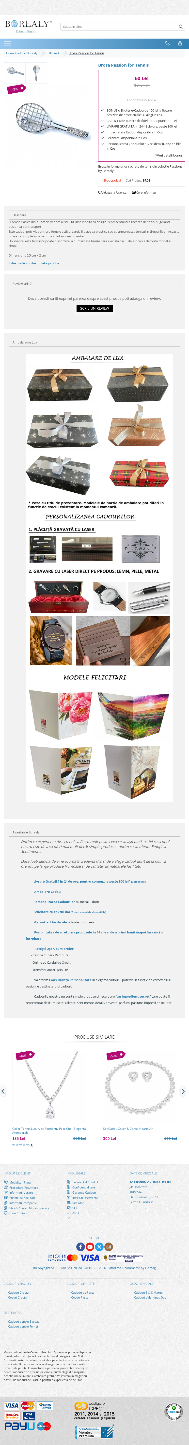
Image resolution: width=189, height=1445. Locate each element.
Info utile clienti (17, 1173)
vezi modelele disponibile (89, 912)
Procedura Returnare (23, 1187)
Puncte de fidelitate (22, 1198)
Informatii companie (23, 1203)
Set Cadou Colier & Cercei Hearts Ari (128, 1129)
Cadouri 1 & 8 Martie (148, 1292)
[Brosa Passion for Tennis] (47, 127)
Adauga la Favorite (114, 192)
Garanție (50, 922)
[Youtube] (90, 1247)
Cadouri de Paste (82, 1292)
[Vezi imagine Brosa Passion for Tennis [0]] (14, 72)
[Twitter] (99, 1247)
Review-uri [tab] (22, 283)
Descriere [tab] (19, 215)
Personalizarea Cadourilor (54, 902)
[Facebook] (80, 1247)
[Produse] (8, 44)
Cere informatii (146, 192)
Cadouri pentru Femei (22, 1326)
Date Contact (18, 1213)
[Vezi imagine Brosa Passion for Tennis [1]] (36, 72)
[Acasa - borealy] (28, 26)
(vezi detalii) (138, 881)
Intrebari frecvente (85, 1198)
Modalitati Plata (20, 1182)
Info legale (76, 1173)
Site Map (78, 1203)
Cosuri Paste (79, 1297)
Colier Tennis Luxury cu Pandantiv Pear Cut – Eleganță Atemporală (49, 1131)
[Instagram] (108, 1247)
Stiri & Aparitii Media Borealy (29, 1208)
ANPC (76, 1213)
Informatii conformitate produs (34, 263)
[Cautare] (180, 27)
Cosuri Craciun (17, 1297)
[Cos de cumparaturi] (180, 43)
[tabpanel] (47, 127)
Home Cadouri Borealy (22, 53)
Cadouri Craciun (18, 1292)
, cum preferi (54, 948)
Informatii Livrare (21, 1192)
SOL (75, 1208)
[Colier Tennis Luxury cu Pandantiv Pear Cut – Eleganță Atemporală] (49, 1087)
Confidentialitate (83, 1187)
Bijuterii (55, 53)
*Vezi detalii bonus (169, 155)
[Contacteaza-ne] (167, 43)
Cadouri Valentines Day (149, 1297)
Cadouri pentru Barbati (23, 1321)
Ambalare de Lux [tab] (25, 342)
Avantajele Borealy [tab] (26, 832)
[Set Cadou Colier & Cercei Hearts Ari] (140, 1087)
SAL (69, 1218)
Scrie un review (94, 308)
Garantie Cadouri (84, 1192)
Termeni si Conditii (85, 1182)
